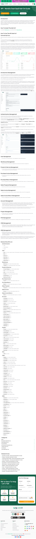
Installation (2, 524)
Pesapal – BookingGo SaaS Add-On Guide (9, 457)
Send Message (26, 501)
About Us (2, 526)
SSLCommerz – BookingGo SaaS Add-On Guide (10, 464)
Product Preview (15, 13)
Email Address (21, 485)
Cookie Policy (15, 528)
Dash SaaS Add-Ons (5, 442)
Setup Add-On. (19, 29)
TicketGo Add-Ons (4, 446)
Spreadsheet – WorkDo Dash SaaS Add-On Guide (10, 462)
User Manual (3, 447)
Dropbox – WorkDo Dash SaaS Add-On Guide (10, 468)
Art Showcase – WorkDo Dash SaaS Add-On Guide (11, 469)
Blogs (1, 528)
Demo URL (23, 13)
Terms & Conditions (16, 526)
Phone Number (29, 485)
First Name (21, 481)
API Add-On (7, 29)
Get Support (15, 524)
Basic (2, 439)
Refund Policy (15, 527)
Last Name (28, 481)
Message (20, 489)
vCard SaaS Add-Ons (5, 449)
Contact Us (14, 523)
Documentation (4, 443)
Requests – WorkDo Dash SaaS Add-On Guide (10, 461)
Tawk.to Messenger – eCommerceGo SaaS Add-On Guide (12, 459)
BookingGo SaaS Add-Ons (6, 440)
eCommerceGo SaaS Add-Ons (6, 445)
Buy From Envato (5, 13)
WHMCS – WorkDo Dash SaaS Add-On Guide (10, 465)
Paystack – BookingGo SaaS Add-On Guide (9, 471)
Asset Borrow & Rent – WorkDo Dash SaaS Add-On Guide (12, 455)
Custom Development (4, 523)
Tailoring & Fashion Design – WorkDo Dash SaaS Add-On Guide (13, 458)
